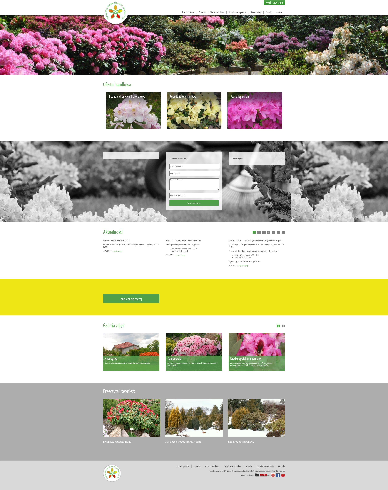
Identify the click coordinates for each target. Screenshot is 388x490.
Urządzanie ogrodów (237, 12)
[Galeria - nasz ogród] (131, 370)
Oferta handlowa (217, 12)
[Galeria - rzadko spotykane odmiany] (257, 370)
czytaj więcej (117, 251)
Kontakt (279, 12)
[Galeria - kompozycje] (194, 370)
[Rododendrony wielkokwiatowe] (133, 127)
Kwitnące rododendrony (117, 441)
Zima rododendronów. (241, 441)
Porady (268, 12)
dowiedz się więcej (131, 298)
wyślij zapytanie (274, 2)
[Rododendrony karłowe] (194, 127)
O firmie (202, 12)
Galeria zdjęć (256, 12)
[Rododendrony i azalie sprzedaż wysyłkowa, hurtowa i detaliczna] (116, 24)
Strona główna (188, 12)
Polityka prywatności (265, 466)
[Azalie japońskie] (254, 127)
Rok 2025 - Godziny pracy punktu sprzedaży (183, 241)
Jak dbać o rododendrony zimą (183, 441)
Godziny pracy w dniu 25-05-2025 (116, 241)
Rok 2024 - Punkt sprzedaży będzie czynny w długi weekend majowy (255, 241)
